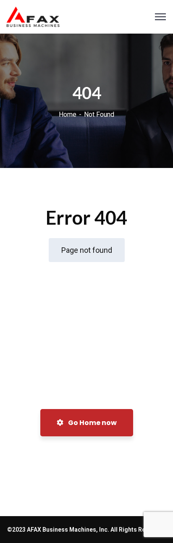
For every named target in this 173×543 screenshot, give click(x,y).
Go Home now (92, 423)
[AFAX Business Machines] (33, 16)
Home (67, 114)
